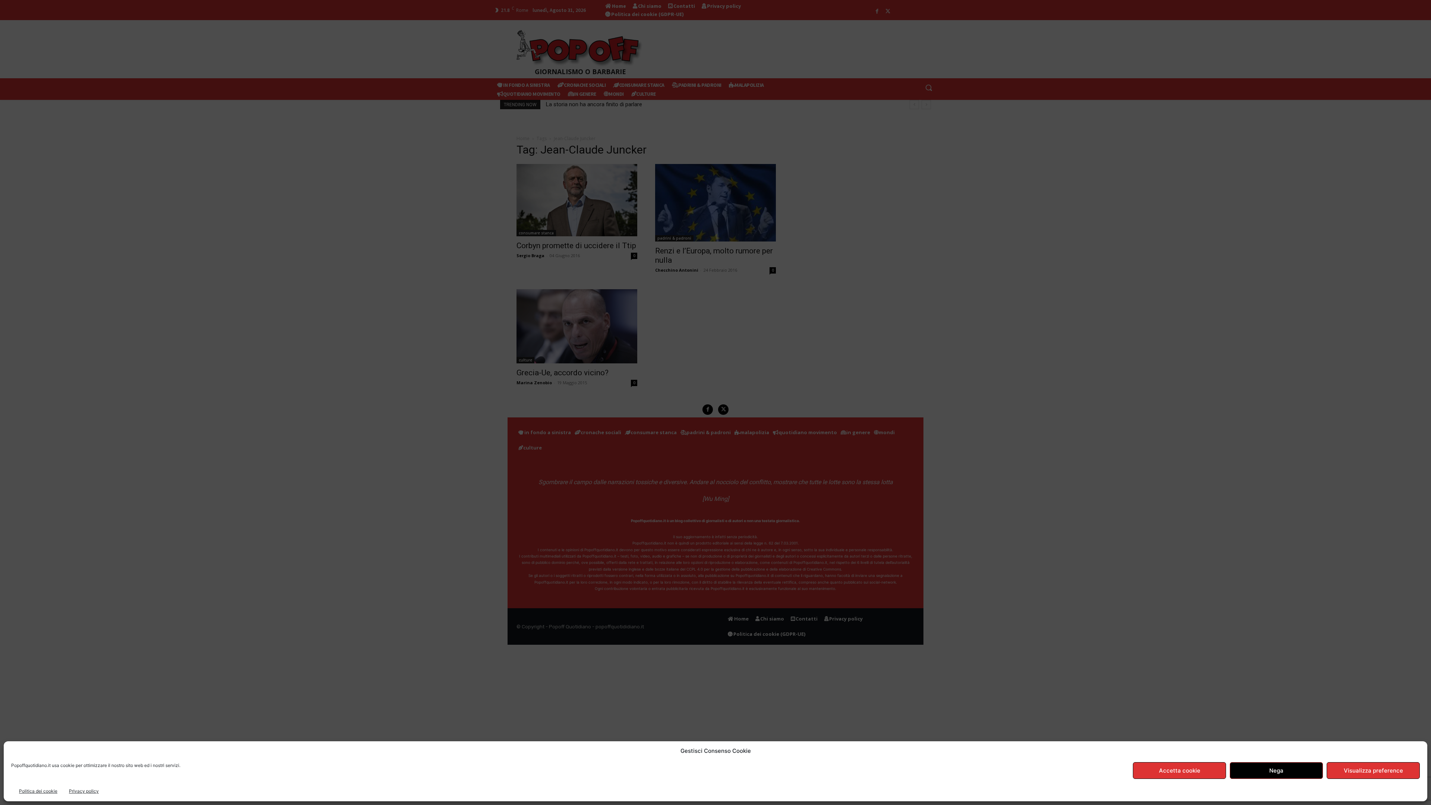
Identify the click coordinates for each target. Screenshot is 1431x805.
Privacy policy (84, 791)
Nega (1276, 770)
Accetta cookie (1179, 770)
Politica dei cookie (38, 791)
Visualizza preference (1373, 770)
